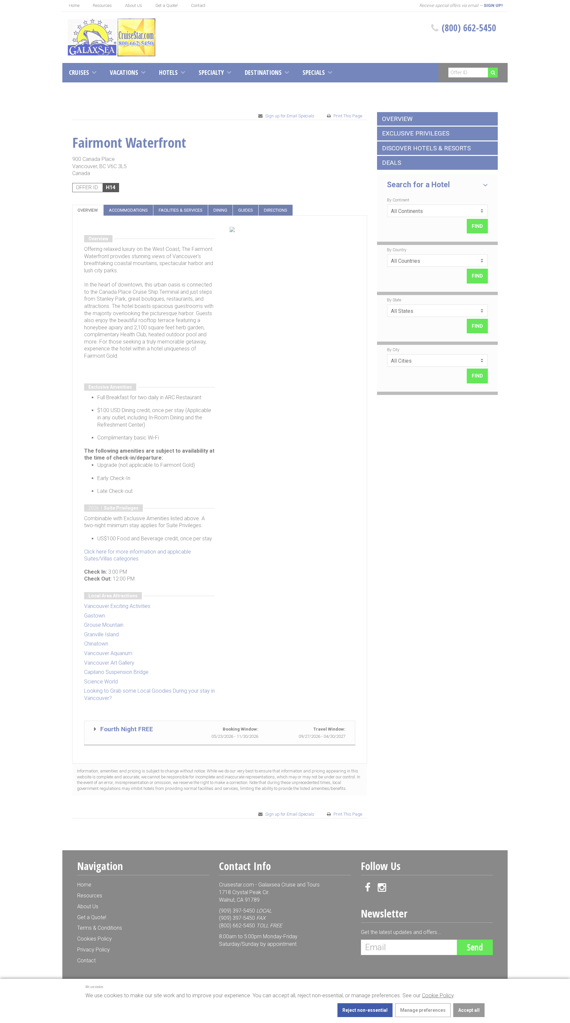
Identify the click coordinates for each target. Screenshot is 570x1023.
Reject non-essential (365, 1010)
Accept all (469, 1010)
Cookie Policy (438, 995)
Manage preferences (423, 1010)
